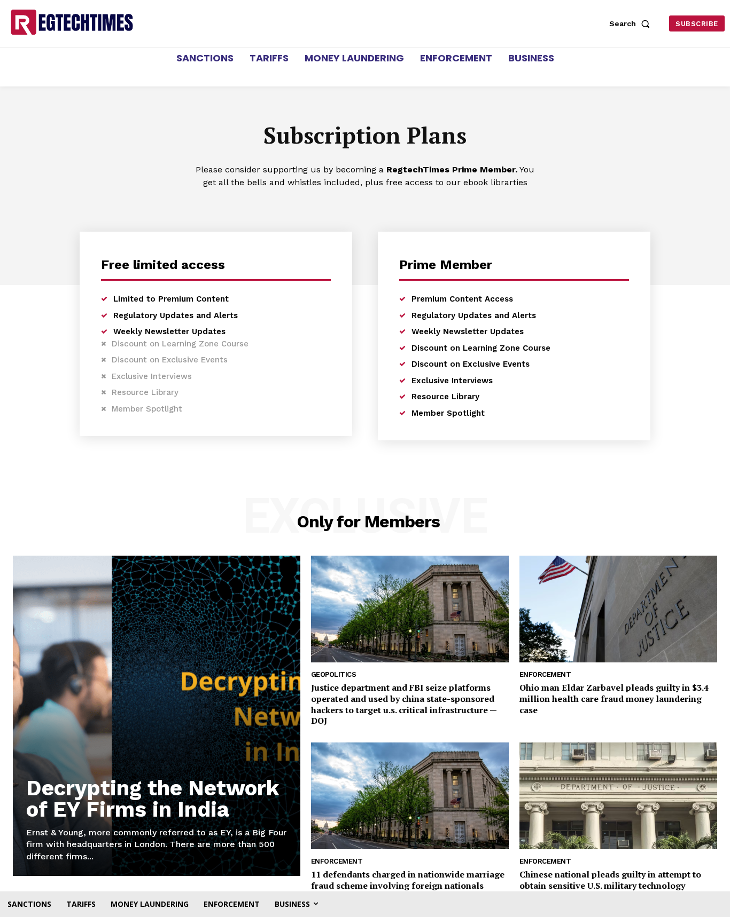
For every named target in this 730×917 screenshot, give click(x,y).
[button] (631, 23)
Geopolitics (333, 674)
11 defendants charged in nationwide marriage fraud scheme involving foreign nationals (407, 879)
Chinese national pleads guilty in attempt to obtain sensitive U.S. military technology (610, 879)
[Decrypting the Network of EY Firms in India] (156, 716)
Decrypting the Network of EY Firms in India (152, 799)
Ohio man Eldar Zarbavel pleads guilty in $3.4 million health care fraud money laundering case (614, 699)
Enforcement (545, 674)
